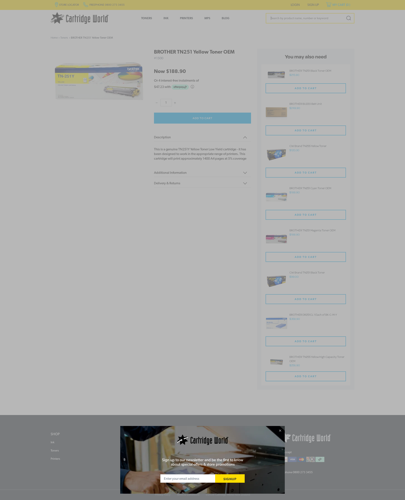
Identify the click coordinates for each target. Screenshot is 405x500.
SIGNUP (229, 478)
